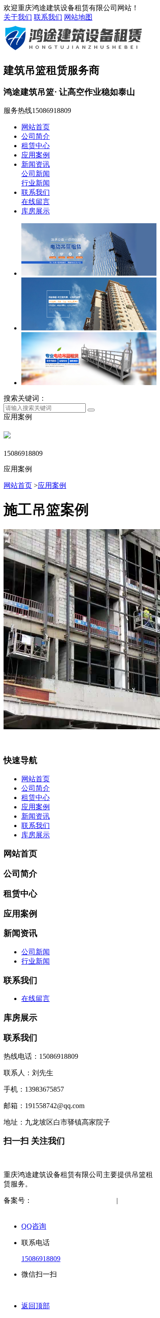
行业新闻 (35, 183)
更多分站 (69, 1210)
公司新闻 (35, 173)
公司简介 (35, 136)
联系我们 (48, 17)
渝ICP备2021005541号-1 (69, 1200)
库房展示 (35, 211)
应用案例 (35, 155)
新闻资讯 (35, 164)
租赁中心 (35, 145)
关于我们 (18, 17)
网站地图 (78, 17)
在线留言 (35, 201)
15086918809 (40, 1258)
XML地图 (33, 1210)
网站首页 (35, 127)
